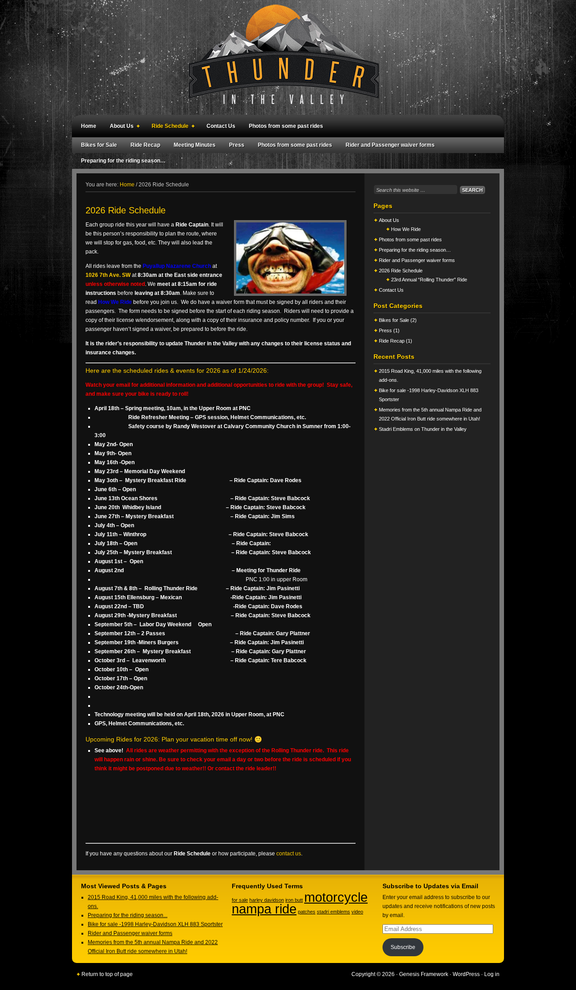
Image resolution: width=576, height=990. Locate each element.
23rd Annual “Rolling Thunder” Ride (429, 279)
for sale (240, 900)
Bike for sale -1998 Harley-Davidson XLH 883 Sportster (155, 924)
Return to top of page (107, 974)
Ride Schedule (168, 127)
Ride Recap (145, 145)
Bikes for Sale (99, 145)
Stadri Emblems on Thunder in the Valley (423, 429)
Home (88, 126)
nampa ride (264, 908)
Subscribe (403, 947)
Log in (492, 974)
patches (306, 911)
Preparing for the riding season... (127, 915)
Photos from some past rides (286, 126)
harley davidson (266, 900)
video (357, 911)
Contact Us (221, 126)
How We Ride (406, 229)
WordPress (466, 974)
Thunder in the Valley (283, 57)
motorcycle (336, 897)
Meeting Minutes (195, 145)
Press (236, 145)
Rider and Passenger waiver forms (390, 145)
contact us (288, 853)
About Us (119, 127)
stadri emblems (333, 911)
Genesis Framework (423, 974)
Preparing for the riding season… (123, 161)
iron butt (294, 900)
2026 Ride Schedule (401, 270)
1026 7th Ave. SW (108, 275)
